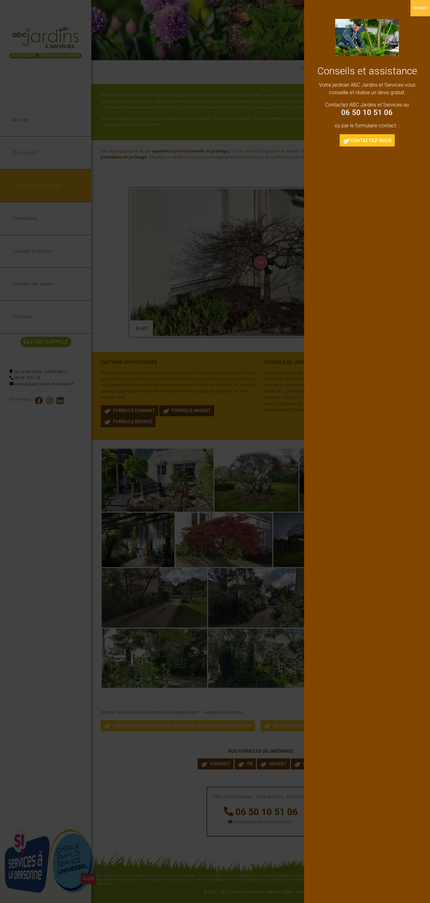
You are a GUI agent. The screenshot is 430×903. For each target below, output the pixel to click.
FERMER (420, 8)
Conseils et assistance (367, 71)
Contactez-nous (371, 140)
